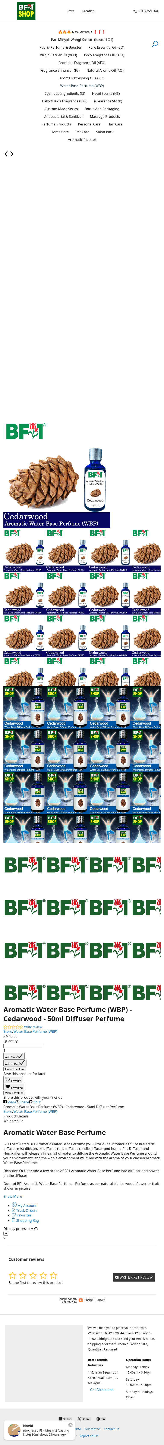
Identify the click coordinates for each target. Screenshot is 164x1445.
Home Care (60, 132)
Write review (33, 1027)
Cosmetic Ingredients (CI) (64, 93)
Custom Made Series (61, 108)
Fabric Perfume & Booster (61, 47)
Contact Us (111, 1429)
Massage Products (105, 116)
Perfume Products (56, 124)
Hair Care (115, 124)
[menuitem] (6, 155)
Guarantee (92, 1429)
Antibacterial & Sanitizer (63, 116)
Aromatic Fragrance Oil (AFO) (82, 62)
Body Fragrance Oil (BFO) (104, 55)
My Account (27, 1205)
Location (88, 11)
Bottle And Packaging (102, 108)
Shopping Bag (27, 1220)
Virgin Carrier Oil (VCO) (58, 55)
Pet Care (82, 132)
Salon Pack (105, 132)
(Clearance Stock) (108, 101)
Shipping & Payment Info (63, 1429)
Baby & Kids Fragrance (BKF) (64, 101)
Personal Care (89, 124)
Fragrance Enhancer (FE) (60, 70)
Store (70, 11)
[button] (13, 1079)
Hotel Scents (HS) (106, 93)
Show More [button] (12, 1196)
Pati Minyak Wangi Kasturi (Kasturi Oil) (82, 39)
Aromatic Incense (82, 139)
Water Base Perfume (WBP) (82, 85)
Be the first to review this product (36, 1282)
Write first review (136, 1277)
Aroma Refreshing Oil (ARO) (82, 78)
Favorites (23, 1215)
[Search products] (155, 46)
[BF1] (26, 11)
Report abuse (89, 1436)
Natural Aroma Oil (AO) (105, 70)
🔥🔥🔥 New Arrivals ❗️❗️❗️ (82, 32)
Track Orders (26, 1210)
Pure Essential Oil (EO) (106, 47)
